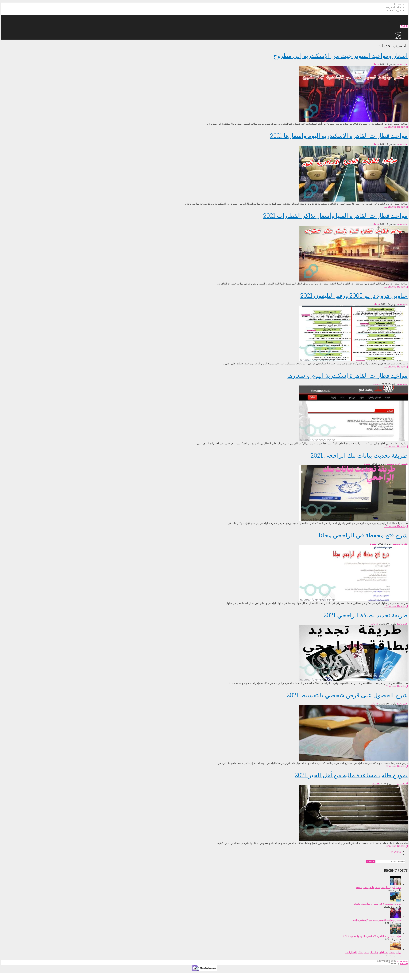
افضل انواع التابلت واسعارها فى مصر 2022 (378, 887)
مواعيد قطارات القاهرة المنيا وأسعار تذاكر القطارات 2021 (335, 215)
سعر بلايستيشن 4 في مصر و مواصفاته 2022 (377, 903)
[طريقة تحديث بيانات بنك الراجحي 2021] (204, 493)
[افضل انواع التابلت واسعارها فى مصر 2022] (395, 884)
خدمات (397, 38)
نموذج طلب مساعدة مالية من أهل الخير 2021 (351, 775)
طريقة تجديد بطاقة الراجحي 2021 (366, 615)
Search (370, 861)
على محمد (402, 64)
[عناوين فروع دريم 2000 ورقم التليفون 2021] (204, 334)
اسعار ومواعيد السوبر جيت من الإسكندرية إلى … (376, 919)
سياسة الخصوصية (393, 7)
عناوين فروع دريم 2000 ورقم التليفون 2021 (354, 295)
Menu (404, 26)
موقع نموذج (395, 18)
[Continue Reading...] (396, 126)
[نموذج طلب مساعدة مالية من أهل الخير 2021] (204, 813)
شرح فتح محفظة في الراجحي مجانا (363, 535)
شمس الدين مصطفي (396, 463)
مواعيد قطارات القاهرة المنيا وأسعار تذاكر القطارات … (373, 952)
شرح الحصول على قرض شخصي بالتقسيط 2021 (347, 695)
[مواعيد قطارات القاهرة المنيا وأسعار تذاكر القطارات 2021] (204, 254)
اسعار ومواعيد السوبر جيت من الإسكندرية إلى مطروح (340, 56)
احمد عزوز (402, 783)
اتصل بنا (397, 4)
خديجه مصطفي (399, 543)
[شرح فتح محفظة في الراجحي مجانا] (204, 573)
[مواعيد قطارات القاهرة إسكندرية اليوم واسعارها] (204, 413)
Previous (396, 851)
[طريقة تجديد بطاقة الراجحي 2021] (204, 653)
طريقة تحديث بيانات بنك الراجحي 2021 (359, 455)
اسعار (398, 32)
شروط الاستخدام (394, 10)
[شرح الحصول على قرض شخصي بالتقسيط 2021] (204, 733)
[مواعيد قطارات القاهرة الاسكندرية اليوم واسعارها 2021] (204, 174)
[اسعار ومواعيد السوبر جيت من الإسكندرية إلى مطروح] (204, 94)
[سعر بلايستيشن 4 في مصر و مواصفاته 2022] (395, 900)
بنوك (399, 35)
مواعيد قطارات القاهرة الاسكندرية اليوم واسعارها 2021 (339, 135)
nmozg (404, 963)
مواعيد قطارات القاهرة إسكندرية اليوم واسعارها (347, 375)
